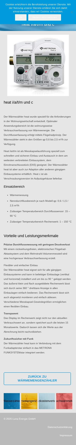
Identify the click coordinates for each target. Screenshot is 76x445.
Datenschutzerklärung (60, 427)
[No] (71, 12)
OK (20, 17)
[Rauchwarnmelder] (64, 401)
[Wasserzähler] (12, 401)
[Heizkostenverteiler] (47, 401)
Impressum (66, 435)
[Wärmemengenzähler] (29, 401)
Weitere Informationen (44, 17)
